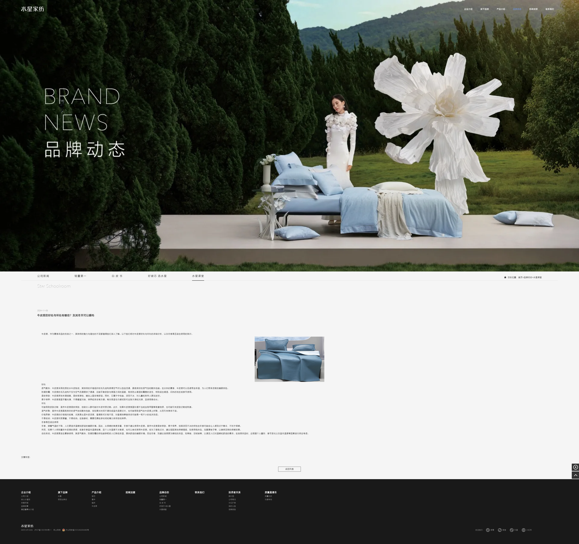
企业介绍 (468, 9)
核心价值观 (25, 499)
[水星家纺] (32, 8)
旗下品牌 (484, 9)
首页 (520, 277)
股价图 (231, 496)
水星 (60, 496)
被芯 (93, 496)
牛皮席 (94, 506)
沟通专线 (268, 499)
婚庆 (93, 503)
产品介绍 (501, 9)
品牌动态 (517, 9)
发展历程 (24, 503)
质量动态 (268, 496)
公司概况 (232, 499)
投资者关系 (235, 492)
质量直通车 (271, 492)
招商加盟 (533, 9)
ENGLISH (255, 9)
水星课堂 (198, 276)
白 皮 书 (117, 276)
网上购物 (57, 530)
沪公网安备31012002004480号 (77, 530)
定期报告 (232, 509)
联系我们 (550, 9)
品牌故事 (24, 506)
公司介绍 (24, 496)
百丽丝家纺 (62, 499)
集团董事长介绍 (27, 509)
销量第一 (80, 276)
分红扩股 (232, 503)
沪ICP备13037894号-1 (42, 530)
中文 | (248, 9)
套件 (93, 499)
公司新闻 (43, 276)
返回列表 (289, 469)
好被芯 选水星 (157, 276)
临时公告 (232, 506)
